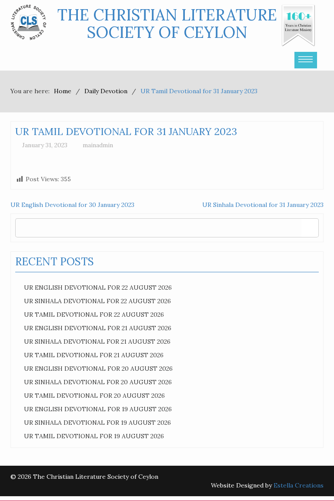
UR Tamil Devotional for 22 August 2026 (94, 314)
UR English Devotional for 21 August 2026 (97, 328)
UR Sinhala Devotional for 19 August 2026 (97, 423)
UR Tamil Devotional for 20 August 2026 (94, 395)
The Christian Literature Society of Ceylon (167, 23)
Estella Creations (299, 485)
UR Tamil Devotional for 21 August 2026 (94, 355)
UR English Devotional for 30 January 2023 (72, 205)
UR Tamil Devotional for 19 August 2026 (94, 436)
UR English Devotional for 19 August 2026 (98, 409)
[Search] (309, 228)
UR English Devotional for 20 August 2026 (98, 368)
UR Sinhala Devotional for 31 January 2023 (263, 205)
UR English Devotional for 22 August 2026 (98, 287)
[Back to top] (310, 477)
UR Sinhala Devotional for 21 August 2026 (97, 341)
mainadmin (98, 145)
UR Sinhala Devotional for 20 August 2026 (98, 382)
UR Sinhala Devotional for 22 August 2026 (97, 301)
